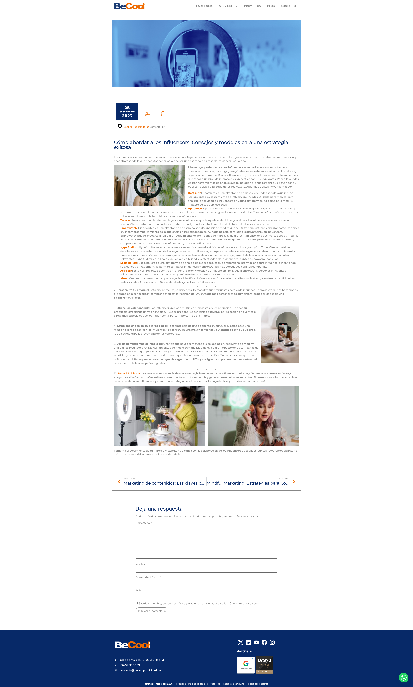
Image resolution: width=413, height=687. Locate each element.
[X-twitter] (241, 642)
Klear (123, 278)
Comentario (144, 523)
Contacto (288, 6)
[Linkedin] (248, 642)
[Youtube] (256, 642)
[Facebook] (264, 642)
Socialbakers (128, 262)
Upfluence (195, 208)
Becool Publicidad (135, 126)
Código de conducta (233, 684)
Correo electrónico (148, 577)
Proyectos (252, 6)
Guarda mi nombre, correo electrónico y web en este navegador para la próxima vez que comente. (199, 603)
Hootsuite (194, 193)
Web (138, 590)
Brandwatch (128, 227)
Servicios (226, 6)
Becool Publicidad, (130, 373)
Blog (271, 6)
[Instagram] (272, 642)
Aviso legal (215, 684)
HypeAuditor (129, 247)
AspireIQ (126, 270)
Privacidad (180, 684)
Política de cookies (198, 684)
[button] (403, 677)
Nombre (141, 564)
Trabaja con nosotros (257, 684)
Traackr (125, 220)
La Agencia (204, 6)
